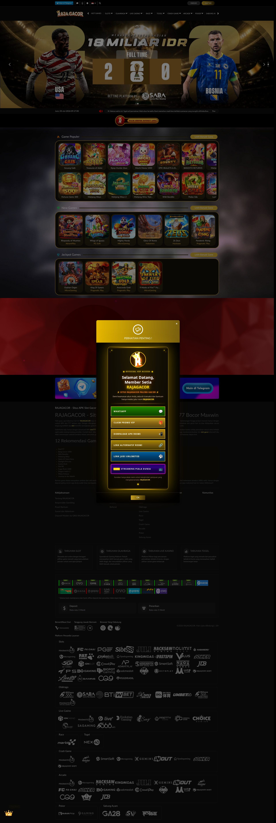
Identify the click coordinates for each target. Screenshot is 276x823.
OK (138, 498)
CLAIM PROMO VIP (124, 422)
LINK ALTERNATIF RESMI (128, 445)
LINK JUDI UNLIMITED (127, 456)
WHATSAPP (120, 411)
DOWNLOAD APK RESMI (127, 434)
